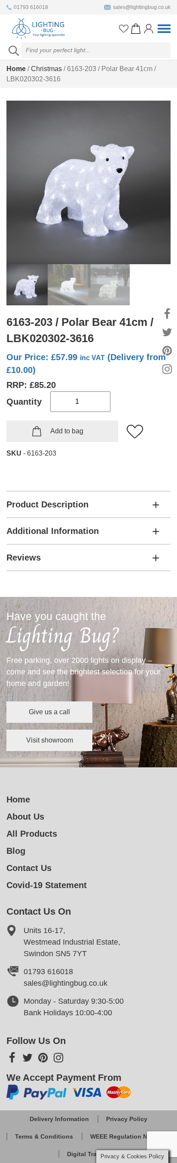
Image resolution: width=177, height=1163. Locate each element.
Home (16, 68)
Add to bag (66, 431)
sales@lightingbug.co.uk (142, 7)
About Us (25, 816)
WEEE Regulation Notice (126, 1136)
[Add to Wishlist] (135, 432)
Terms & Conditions (44, 1136)
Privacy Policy (126, 1118)
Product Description (47, 504)
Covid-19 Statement (46, 885)
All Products (31, 833)
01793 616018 (31, 7)
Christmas (46, 68)
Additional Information (52, 531)
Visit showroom (49, 740)
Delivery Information (59, 1118)
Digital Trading (88, 1154)
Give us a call (49, 712)
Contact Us (29, 868)
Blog (15, 851)
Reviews (23, 557)
